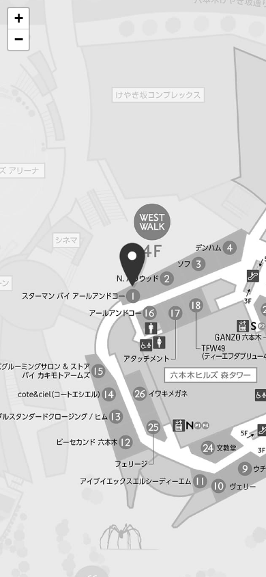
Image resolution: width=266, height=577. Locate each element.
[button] (18, 18)
